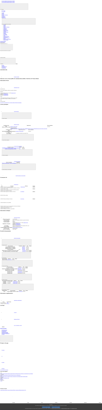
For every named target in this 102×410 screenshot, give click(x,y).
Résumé (34, 191)
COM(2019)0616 (20, 272)
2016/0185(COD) (6, 95)
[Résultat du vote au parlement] (26, 205)
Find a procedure (2, 42)
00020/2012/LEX (9, 259)
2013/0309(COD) (6, 94)
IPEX (7, 302)
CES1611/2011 (20, 291)
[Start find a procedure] (6, 47)
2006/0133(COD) (25, 222)
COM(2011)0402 (15, 281)
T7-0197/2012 (24, 251)
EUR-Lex (8, 303)
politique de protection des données (56, 408)
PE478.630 (23, 247)
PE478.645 (23, 248)
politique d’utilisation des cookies (66, 408)
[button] (12, 396)
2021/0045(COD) (5, 93)
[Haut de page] (6, 338)
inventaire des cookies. (74, 408)
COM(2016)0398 (20, 269)
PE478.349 (23, 249)
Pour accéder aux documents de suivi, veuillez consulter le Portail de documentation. (11, 102)
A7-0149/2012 (22, 191)
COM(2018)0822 (20, 271)
